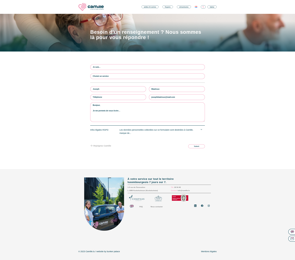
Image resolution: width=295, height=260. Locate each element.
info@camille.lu (184, 190)
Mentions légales (209, 251)
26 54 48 (177, 187)
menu (212, 7)
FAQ (141, 207)
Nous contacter (157, 207)
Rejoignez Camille (102, 146)
